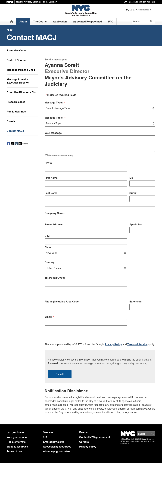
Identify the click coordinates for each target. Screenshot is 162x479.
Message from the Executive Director (18, 81)
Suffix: (133, 193)
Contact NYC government (94, 437)
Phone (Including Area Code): (62, 301)
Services (48, 432)
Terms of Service (137, 344)
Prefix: (49, 162)
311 (125, 1)
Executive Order (16, 50)
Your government (17, 437)
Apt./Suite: (135, 224)
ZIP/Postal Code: (55, 277)
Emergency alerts (53, 442)
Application (60, 21)
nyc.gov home (15, 432)
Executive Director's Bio (21, 92)
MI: (131, 178)
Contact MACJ (15, 131)
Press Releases (16, 102)
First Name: (51, 178)
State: (48, 247)
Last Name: (51, 193)
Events (11, 121)
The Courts (40, 21)
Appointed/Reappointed (87, 21)
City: (47, 236)
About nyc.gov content (57, 451)
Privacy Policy (113, 344)
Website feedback (17, 446)
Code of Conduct (17, 60)
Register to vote (16, 442)
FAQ (110, 21)
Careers (84, 442)
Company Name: (55, 213)
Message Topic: (55, 118)
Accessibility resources (57, 446)
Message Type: (55, 103)
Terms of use (14, 451)
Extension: (135, 301)
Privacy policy (87, 446)
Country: (50, 262)
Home (11, 21)
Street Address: (54, 224)
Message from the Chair (21, 70)
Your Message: (59, 144)
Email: (49, 317)
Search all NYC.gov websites (142, 1)
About (23, 21)
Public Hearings (16, 111)
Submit (60, 374)
